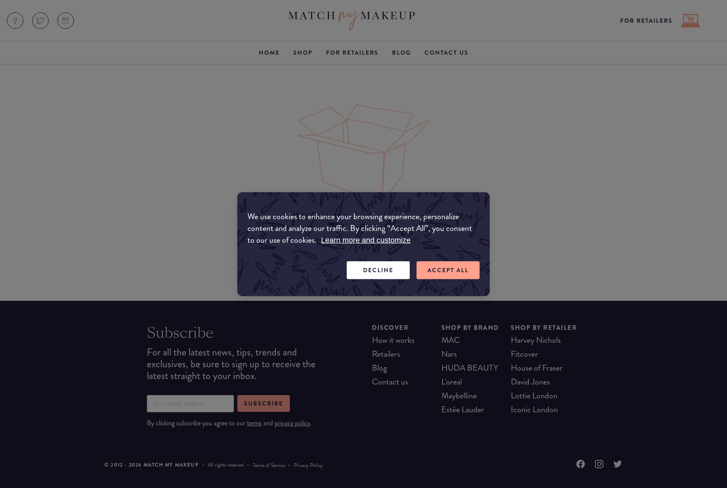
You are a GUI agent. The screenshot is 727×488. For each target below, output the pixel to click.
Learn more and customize (366, 240)
